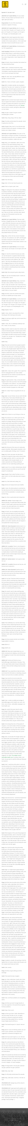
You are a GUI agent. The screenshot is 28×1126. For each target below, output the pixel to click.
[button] (25, 4)
